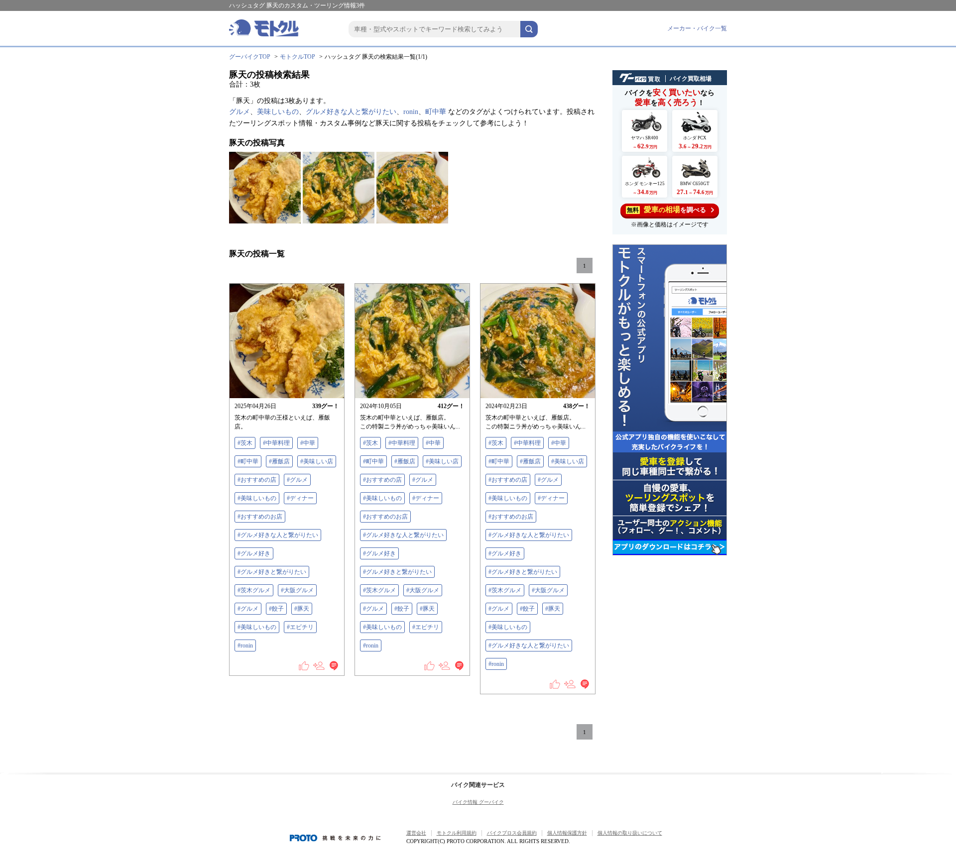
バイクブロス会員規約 (512, 833)
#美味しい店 (316, 461)
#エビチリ (300, 627)
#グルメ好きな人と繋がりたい (278, 535)
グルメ (239, 111)
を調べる (666, 210)
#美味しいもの (257, 498)
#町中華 (248, 461)
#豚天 (301, 608)
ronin (410, 111)
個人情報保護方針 (567, 833)
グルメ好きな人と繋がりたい (351, 111)
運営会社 (416, 833)
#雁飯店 (279, 461)
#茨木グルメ (254, 590)
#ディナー (300, 498)
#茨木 (245, 442)
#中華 (307, 442)
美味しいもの (278, 111)
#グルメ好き (254, 553)
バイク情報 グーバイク (478, 802)
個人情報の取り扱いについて (630, 833)
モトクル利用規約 (457, 833)
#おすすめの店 (257, 479)
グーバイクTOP (249, 56)
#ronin (245, 645)
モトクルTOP (297, 56)
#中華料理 (276, 442)
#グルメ (297, 479)
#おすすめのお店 (260, 516)
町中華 (435, 111)
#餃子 (276, 608)
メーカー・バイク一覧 (697, 28)
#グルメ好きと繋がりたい (272, 571)
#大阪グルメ (297, 590)
